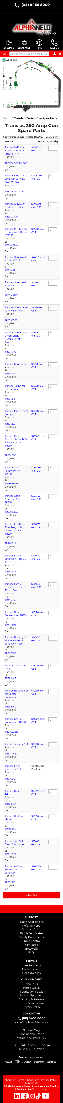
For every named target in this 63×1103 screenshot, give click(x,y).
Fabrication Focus (31, 991)
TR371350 (10, 882)
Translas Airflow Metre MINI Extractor (13, 869)
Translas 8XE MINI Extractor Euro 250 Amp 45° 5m (15, 178)
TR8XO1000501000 (16, 191)
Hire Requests (31, 965)
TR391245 (10, 398)
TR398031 (10, 625)
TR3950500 (11, 320)
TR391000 (10, 351)
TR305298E (11, 731)
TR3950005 (11, 245)
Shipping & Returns (31, 999)
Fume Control (31, 941)
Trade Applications (31, 921)
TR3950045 (11, 295)
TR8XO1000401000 (16, 163)
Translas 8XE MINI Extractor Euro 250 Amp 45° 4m (15, 150)
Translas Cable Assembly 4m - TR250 (13, 470)
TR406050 (10, 828)
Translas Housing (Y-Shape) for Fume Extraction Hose (16, 640)
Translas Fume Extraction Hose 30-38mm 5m (16, 587)
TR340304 (10, 571)
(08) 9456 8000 (35, 5)
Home (6, 118)
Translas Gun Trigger (16, 364)
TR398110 (10, 803)
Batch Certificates (31, 933)
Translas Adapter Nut (16, 744)
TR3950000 (11, 270)
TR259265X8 (11, 511)
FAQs (31, 952)
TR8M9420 (11, 753)
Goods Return (31, 973)
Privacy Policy (31, 1007)
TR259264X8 (12, 483)
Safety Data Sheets (31, 937)
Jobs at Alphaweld (31, 995)
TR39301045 (12, 216)
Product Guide (31, 929)
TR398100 (10, 653)
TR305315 (10, 778)
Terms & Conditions (31, 1003)
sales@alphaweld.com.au (31, 1022)
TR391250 (10, 423)
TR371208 (10, 854)
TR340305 (10, 599)
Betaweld (31, 948)
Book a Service (31, 969)
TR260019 (10, 543)
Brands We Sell (31, 987)
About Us (32, 984)
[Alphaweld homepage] (31, 25)
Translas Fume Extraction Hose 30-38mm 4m (16, 558)
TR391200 (10, 373)
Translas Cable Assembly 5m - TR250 (13, 499)
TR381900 (10, 455)
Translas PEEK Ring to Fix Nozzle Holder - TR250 (16, 232)
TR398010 (10, 706)
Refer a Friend (31, 925)
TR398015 (10, 678)
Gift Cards (31, 944)
